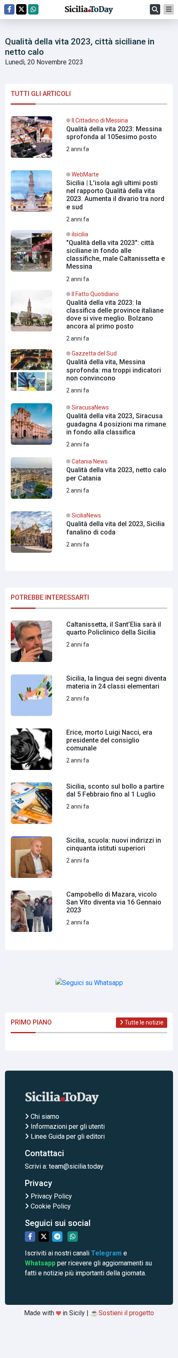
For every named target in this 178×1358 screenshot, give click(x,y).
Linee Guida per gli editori (67, 1136)
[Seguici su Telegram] (57, 1236)
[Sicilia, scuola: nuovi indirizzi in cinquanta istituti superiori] (89, 860)
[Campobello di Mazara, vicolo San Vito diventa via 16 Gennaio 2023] (89, 914)
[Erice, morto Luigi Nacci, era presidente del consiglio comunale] (89, 752)
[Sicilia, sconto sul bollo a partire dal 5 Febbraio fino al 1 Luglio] (89, 806)
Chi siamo (44, 1116)
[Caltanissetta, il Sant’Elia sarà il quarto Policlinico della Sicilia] (89, 644)
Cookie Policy (50, 1206)
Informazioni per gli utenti (67, 1126)
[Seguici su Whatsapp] (33, 9)
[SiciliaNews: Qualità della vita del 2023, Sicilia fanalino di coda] (89, 535)
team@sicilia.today (76, 1166)
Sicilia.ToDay (89, 9)
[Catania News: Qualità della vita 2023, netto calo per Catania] (89, 481)
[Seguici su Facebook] (9, 9)
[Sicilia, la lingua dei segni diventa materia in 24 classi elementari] (89, 698)
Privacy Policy (50, 1196)
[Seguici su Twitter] (21, 9)
